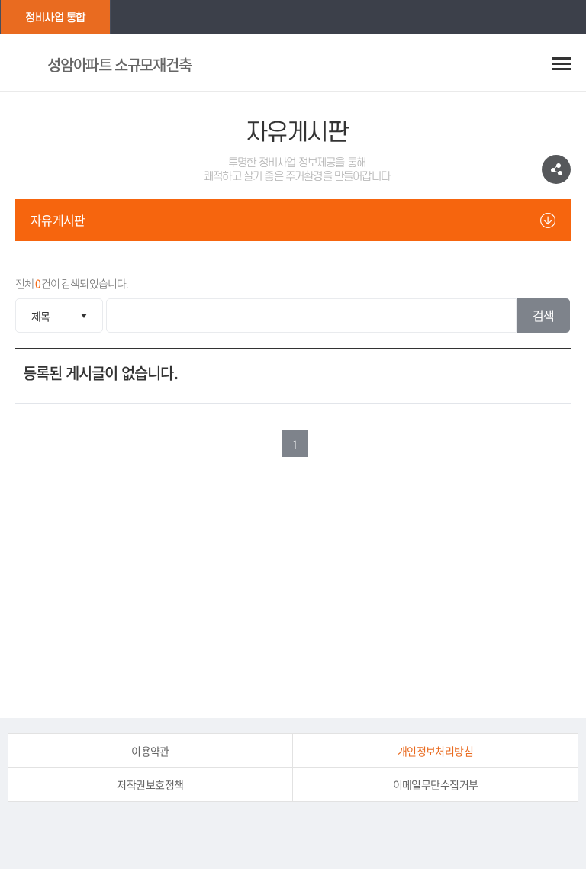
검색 (544, 315)
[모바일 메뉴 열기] (561, 63)
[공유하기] (556, 169)
